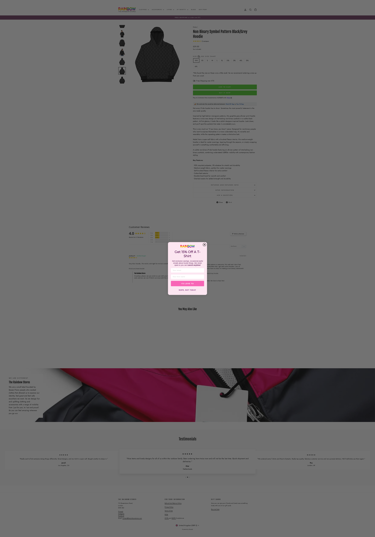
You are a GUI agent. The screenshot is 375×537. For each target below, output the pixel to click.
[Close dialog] (204, 244)
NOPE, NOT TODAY (187, 290)
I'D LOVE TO (187, 284)
